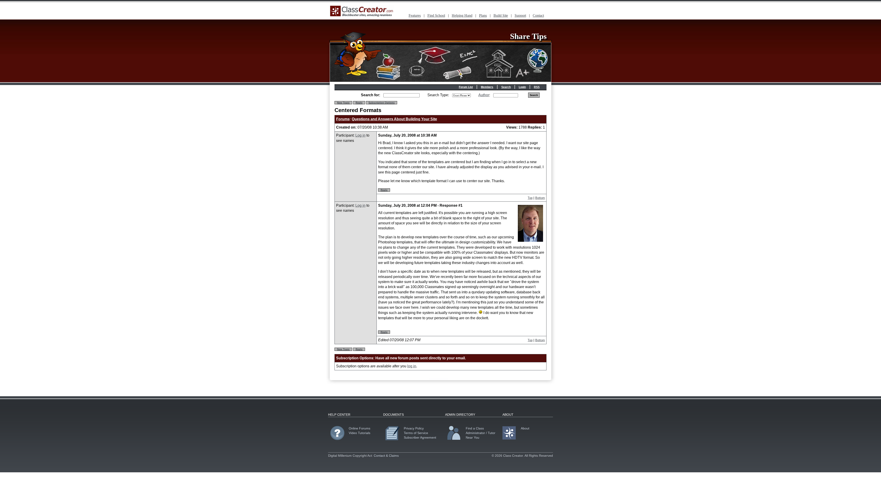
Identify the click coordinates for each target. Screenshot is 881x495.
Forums (343, 119)
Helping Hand (462, 15)
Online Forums (359, 428)
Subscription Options (381, 102)
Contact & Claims (386, 455)
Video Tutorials (359, 433)
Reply (359, 102)
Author (483, 95)
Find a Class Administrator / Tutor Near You (480, 432)
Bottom (540, 198)
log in (411, 366)
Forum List (466, 87)
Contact (538, 15)
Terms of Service (416, 433)
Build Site (500, 15)
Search (506, 87)
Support (520, 15)
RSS (537, 87)
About (525, 428)
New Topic (343, 102)
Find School (436, 15)
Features (415, 15)
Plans (483, 15)
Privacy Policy (414, 428)
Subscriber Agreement (420, 437)
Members (487, 87)
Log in (360, 135)
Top (530, 198)
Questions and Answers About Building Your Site (394, 119)
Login (522, 87)
